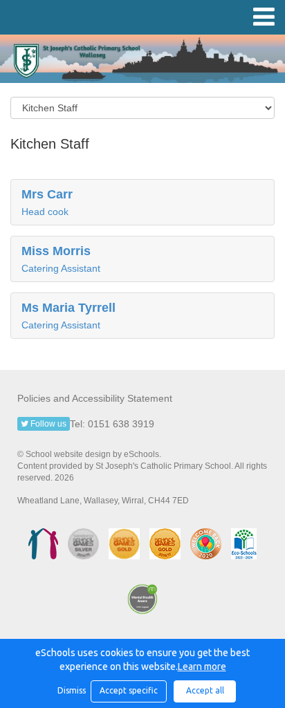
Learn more (202, 666)
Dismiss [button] (70, 690)
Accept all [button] (205, 690)
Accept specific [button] (129, 690)
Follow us (47, 424)
